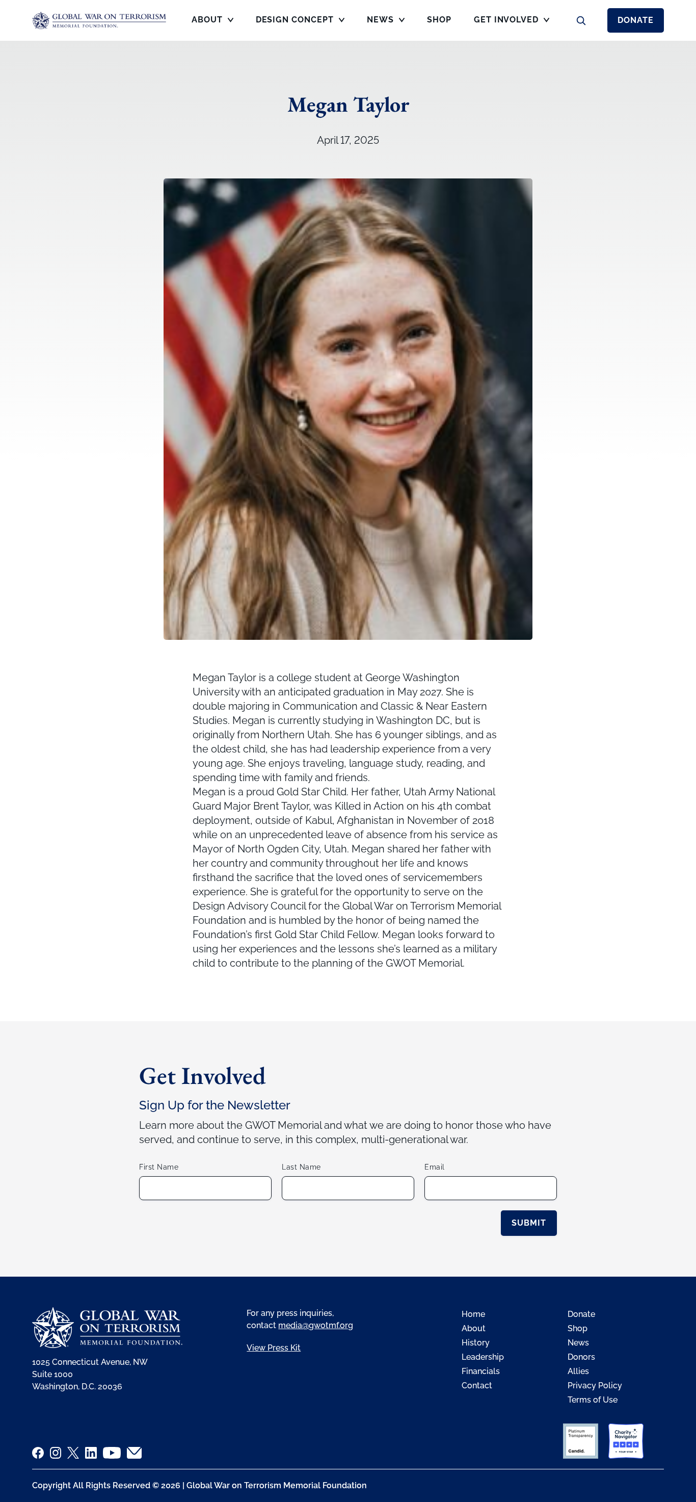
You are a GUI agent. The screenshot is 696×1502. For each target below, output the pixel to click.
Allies (578, 1371)
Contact (477, 1385)
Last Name (301, 1167)
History (476, 1343)
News (578, 1343)
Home (473, 1314)
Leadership (483, 1357)
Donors (581, 1357)
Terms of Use (593, 1400)
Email (434, 1167)
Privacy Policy (595, 1385)
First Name (158, 1167)
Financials (481, 1371)
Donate (636, 20)
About (474, 1328)
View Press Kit (274, 1348)
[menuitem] (212, 23)
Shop (577, 1328)
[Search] (581, 20)
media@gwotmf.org (315, 1325)
